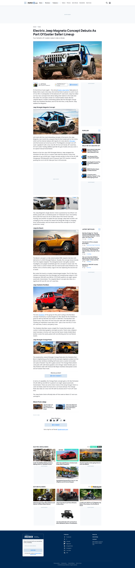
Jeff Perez (43, 84)
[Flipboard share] (57, 420)
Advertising (95, 537)
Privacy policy (57, 563)
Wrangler (72, 141)
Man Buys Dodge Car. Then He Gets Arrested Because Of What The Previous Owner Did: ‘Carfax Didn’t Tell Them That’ (91, 235)
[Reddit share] (61, 420)
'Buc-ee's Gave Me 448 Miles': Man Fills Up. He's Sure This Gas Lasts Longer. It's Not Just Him (90, 258)
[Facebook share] (47, 420)
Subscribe (33, 550)
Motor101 (89, 267)
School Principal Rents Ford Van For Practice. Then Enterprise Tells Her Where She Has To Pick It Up (90, 250)
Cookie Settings (71, 563)
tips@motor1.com (63, 429)
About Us (94, 534)
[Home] (32, 3)
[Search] (107, 3)
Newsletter (82, 3)
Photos (69, 3)
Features (55, 3)
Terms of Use (33, 554)
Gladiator (42, 315)
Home (34, 26)
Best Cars (88, 3)
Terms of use (78, 563)
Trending (90, 239)
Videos (63, 3)
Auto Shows (75, 3)
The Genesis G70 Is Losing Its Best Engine (90, 242)
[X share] (51, 420)
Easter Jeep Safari (63, 90)
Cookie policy (64, 563)
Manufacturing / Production (93, 245)
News (40, 3)
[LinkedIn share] (54, 420)
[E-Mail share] (64, 420)
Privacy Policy (38, 553)
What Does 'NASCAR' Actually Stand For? (90, 265)
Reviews (47, 3)
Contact (94, 539)
